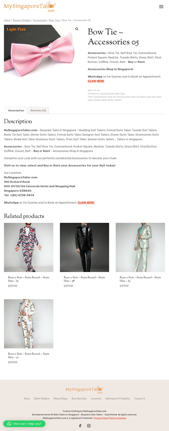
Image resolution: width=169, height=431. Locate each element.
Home (27, 398)
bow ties (151, 97)
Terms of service (117, 418)
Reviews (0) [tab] (38, 110)
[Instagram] (88, 425)
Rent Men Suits (79, 398)
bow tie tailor (139, 97)
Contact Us (139, 398)
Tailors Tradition (42, 398)
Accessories (107, 93)
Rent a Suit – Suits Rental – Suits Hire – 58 (84, 279)
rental (97, 100)
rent (90, 100)
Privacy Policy (101, 418)
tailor (110, 100)
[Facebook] (80, 425)
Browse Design (61, 398)
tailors (118, 100)
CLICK (92, 81)
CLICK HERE (86, 202)
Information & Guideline (117, 398)
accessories (100, 97)
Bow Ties (120, 93)
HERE (100, 81)
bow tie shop (124, 97)
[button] (77, 29)
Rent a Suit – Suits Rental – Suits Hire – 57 (28, 355)
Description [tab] (16, 110)
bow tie (112, 97)
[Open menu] (161, 6)
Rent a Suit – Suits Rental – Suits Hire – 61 (28, 279)
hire (159, 97)
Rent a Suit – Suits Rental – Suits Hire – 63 (140, 279)
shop (103, 100)
